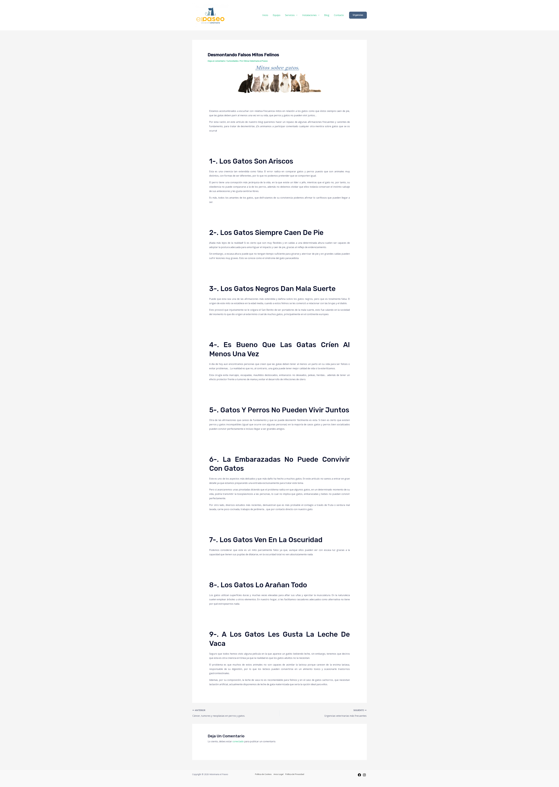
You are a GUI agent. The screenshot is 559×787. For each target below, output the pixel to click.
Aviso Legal (278, 774)
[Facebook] (359, 774)
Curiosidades (232, 61)
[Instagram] (364, 774)
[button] (358, 15)
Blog (326, 15)
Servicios (290, 15)
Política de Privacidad (294, 774)
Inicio (265, 15)
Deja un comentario (216, 61)
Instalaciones (309, 15)
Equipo (276, 15)
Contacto (339, 15)
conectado (238, 741)
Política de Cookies (263, 774)
